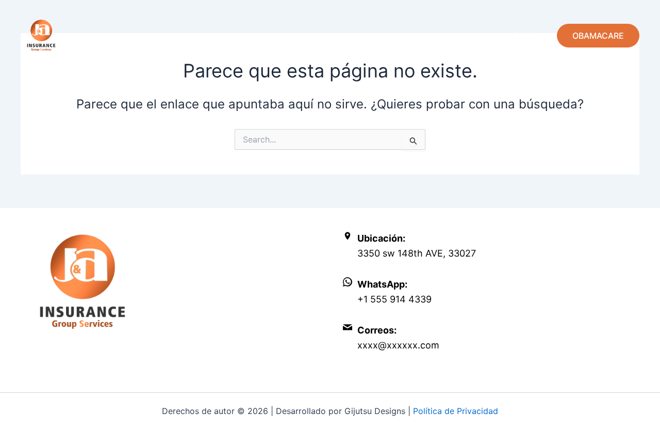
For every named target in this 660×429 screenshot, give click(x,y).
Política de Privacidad (455, 411)
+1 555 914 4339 (394, 299)
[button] (598, 35)
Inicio (525, 35)
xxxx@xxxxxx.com (398, 345)
